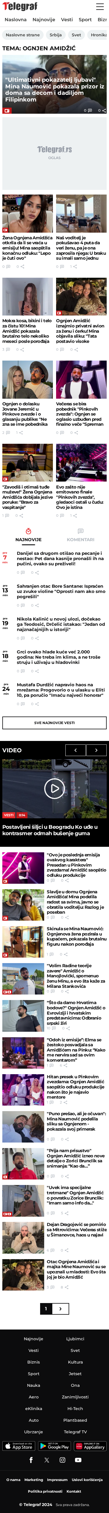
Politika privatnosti (45, 1491)
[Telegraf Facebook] (31, 1460)
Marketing (33, 1480)
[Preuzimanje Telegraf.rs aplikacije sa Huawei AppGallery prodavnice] (90, 1446)
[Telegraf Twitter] (47, 1460)
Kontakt (74, 1491)
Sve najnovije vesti (54, 723)
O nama (13, 1480)
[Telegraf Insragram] (62, 1460)
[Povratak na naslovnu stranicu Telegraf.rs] (19, 6)
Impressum (57, 1480)
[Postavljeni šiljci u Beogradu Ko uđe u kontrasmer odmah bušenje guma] (54, 788)
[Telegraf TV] (78, 1460)
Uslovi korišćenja (87, 1480)
